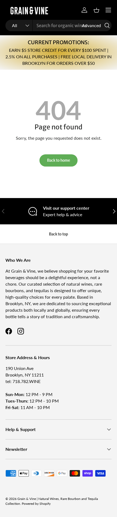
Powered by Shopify (36, 504)
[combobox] (58, 25)
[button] (96, 10)
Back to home (58, 160)
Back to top (58, 234)
